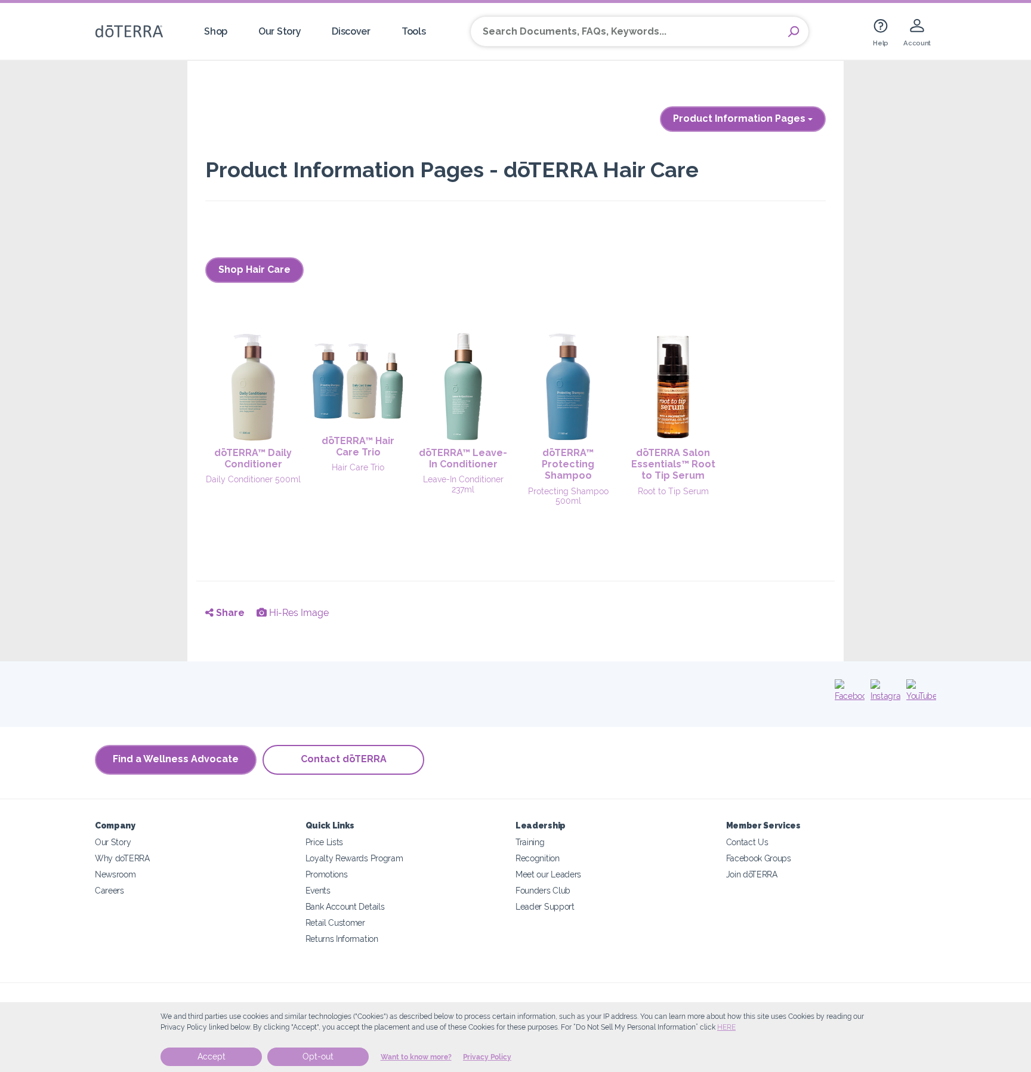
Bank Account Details (345, 906)
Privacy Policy (487, 1057)
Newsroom (115, 874)
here (726, 1027)
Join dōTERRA (751, 874)
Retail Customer (335, 922)
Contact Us (747, 842)
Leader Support (545, 906)
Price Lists (324, 842)
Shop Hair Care (254, 269)
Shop (215, 31)
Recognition (538, 858)
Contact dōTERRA (344, 759)
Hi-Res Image (298, 612)
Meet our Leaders (548, 874)
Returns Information (341, 939)
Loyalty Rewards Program (354, 858)
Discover (351, 31)
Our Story (279, 31)
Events (318, 890)
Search (793, 32)
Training (530, 842)
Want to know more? (416, 1057)
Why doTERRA (122, 858)
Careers (109, 890)
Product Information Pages (740, 118)
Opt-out (318, 1056)
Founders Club (543, 890)
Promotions (326, 874)
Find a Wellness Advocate (176, 759)
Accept (211, 1056)
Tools (413, 31)
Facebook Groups (758, 858)
